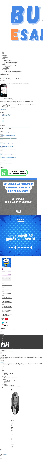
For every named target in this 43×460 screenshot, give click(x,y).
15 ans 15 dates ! (5, 55)
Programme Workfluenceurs (7, 66)
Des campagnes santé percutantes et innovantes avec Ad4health (12, 70)
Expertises (3, 54)
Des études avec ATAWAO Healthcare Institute (9, 385)
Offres (2, 371)
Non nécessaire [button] (1, 362)
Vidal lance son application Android (5, 113)
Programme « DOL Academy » (7, 60)
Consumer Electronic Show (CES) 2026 (8, 378)
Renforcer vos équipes (5, 57)
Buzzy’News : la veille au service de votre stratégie (10, 63)
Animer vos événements (6, 68)
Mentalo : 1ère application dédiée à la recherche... (7, 146)
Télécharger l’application (3, 109)
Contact (2, 73)
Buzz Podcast (6, 67)
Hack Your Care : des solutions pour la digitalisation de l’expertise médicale (13, 71)
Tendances (3, 53)
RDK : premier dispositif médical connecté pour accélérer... (8, 154)
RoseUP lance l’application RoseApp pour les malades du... (8, 138)
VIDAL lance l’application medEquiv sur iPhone (7, 114)
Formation (4, 58)
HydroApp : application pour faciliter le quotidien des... (8, 149)
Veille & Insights (4, 376)
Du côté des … (3, 366)
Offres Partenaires (5, 69)
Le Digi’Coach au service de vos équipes (8, 373)
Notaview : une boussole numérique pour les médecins (7, 132)
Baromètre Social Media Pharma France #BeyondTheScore (11, 62)
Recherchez (8, 74)
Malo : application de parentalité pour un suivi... (7, 143)
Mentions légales (17, 348)
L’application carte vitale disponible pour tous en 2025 (7, 135)
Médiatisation (4, 64)
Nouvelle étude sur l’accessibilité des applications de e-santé (8, 157)
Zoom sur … (3, 52)
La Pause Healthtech (5, 383)
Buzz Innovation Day (6, 59)
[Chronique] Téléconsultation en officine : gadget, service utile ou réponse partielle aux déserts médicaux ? (7, 302)
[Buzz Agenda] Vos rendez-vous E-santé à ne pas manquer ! (11, 61)
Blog (2, 72)
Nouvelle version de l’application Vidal (6, 115)
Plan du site (13, 348)
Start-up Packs (4, 56)
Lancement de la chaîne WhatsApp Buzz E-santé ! (10, 65)
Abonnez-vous (2, 167)
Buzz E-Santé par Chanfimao (24, 348)
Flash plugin (5, 454)
